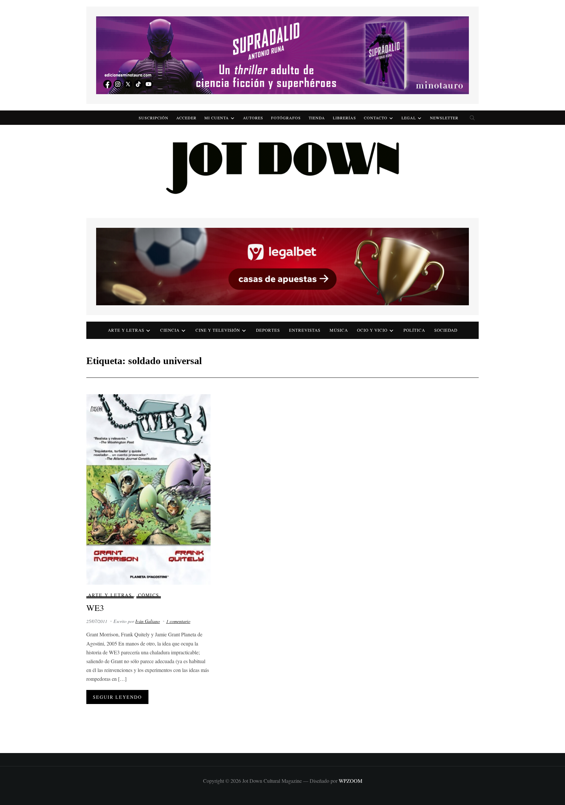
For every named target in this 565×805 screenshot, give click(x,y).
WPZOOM (350, 780)
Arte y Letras (110, 595)
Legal (409, 117)
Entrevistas (304, 330)
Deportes (268, 330)
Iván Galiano (147, 621)
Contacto (375, 117)
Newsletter (444, 117)
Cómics (148, 595)
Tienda (317, 117)
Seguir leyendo (117, 697)
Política (414, 330)
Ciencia (170, 330)
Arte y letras (126, 330)
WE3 (95, 607)
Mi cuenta (216, 117)
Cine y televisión (218, 330)
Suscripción (153, 117)
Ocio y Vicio (372, 330)
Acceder (186, 117)
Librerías (344, 117)
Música (339, 330)
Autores (253, 117)
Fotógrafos (286, 117)
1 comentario (178, 621)
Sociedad (445, 330)
